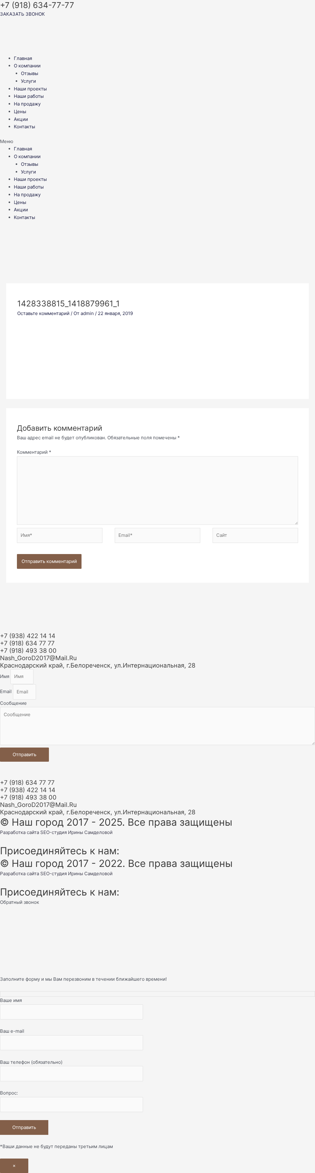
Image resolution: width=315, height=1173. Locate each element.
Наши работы (29, 96)
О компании (27, 66)
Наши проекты (30, 89)
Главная (23, 58)
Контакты (24, 127)
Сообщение (13, 703)
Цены (20, 111)
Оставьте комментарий (43, 313)
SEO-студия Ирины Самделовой (76, 832)
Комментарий (34, 452)
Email (6, 692)
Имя (5, 676)
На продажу (27, 104)
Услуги (28, 81)
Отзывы (29, 73)
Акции (21, 119)
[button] (157, 142)
